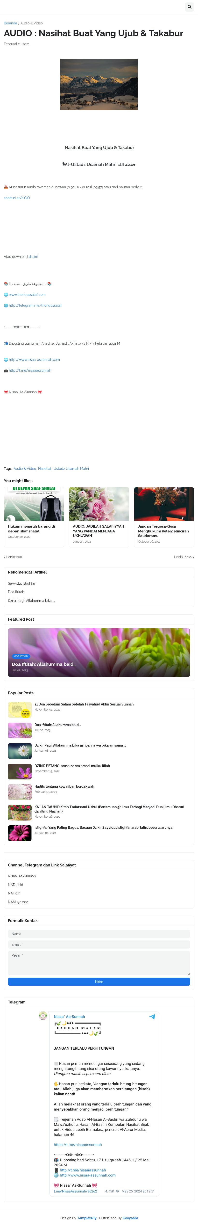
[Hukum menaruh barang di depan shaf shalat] (34, 504)
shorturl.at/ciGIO (17, 198)
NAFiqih (14, 893)
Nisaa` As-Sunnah (22, 876)
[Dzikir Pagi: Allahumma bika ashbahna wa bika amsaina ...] (20, 751)
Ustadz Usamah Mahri (71, 469)
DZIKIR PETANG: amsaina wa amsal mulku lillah (72, 766)
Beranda (10, 23)
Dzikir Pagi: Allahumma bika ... (31, 601)
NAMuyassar (18, 902)
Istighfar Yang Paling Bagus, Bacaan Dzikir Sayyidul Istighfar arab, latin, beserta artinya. (104, 827)
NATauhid (15, 885)
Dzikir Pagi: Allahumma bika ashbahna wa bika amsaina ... (80, 745)
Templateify (87, 1218)
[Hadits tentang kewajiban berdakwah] (20, 792)
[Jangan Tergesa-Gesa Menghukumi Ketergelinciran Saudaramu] (164, 504)
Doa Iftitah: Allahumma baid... (58, 725)
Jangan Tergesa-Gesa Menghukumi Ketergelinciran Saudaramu (163, 531)
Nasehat (44, 469)
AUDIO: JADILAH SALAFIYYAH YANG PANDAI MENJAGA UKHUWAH (98, 531)
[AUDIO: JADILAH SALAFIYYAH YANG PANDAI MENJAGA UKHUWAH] (99, 504)
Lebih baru (14, 557)
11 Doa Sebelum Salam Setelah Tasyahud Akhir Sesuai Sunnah (84, 704)
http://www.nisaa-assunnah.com (34, 360)
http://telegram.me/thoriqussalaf (35, 305)
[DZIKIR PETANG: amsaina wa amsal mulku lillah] (20, 771)
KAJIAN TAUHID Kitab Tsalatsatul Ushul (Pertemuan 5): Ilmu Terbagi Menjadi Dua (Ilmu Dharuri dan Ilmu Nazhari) (109, 809)
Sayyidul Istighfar (21, 583)
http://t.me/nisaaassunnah (30, 370)
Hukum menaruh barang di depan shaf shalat (31, 528)
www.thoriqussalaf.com (27, 295)
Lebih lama (183, 557)
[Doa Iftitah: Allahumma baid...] (20, 730)
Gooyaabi (130, 1218)
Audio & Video (32, 23)
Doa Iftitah (16, 592)
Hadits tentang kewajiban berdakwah (64, 786)
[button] (189, 7)
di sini (33, 257)
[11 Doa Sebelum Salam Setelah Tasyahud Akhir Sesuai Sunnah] (20, 710)
